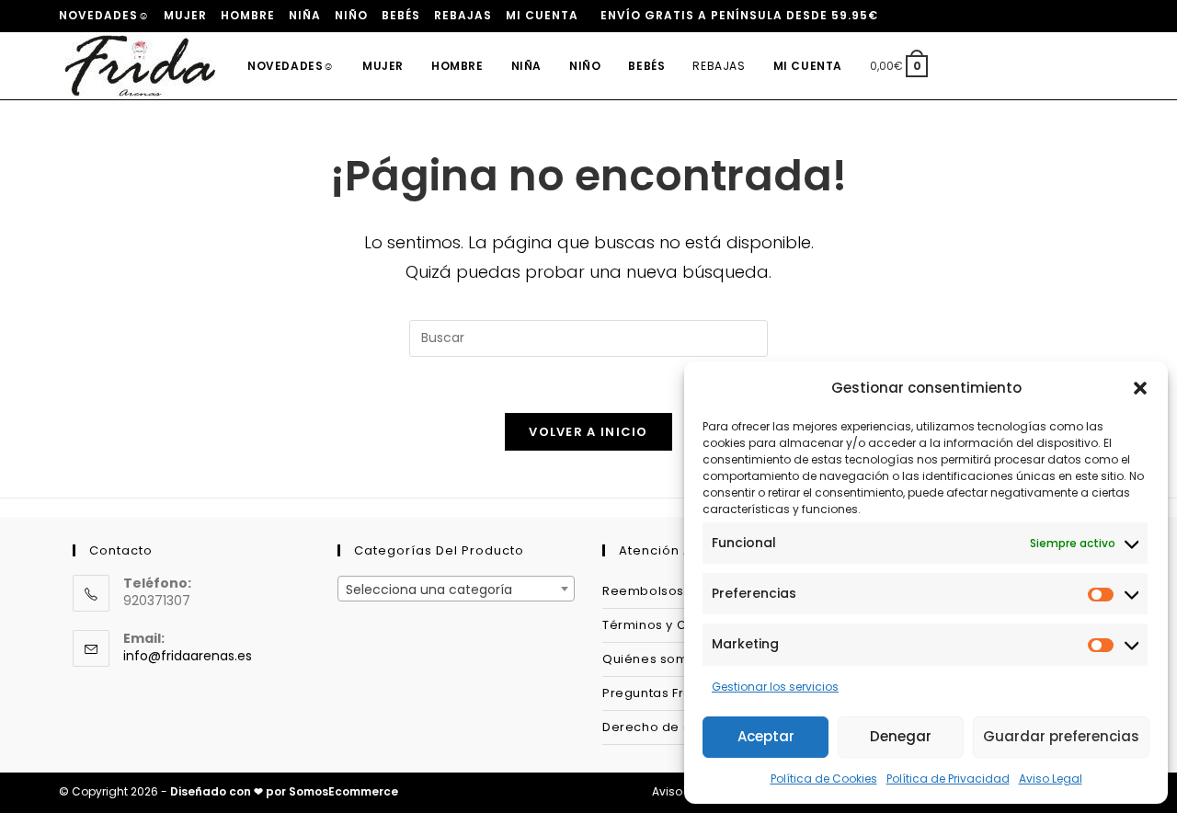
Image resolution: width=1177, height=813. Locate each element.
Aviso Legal (1050, 778)
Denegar (900, 736)
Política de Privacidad (948, 778)
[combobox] (456, 588)
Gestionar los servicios (775, 686)
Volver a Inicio (588, 432)
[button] (1140, 388)
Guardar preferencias (1061, 736)
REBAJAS (463, 15)
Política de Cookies (824, 778)
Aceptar (765, 736)
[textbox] (456, 589)
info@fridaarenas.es (187, 656)
